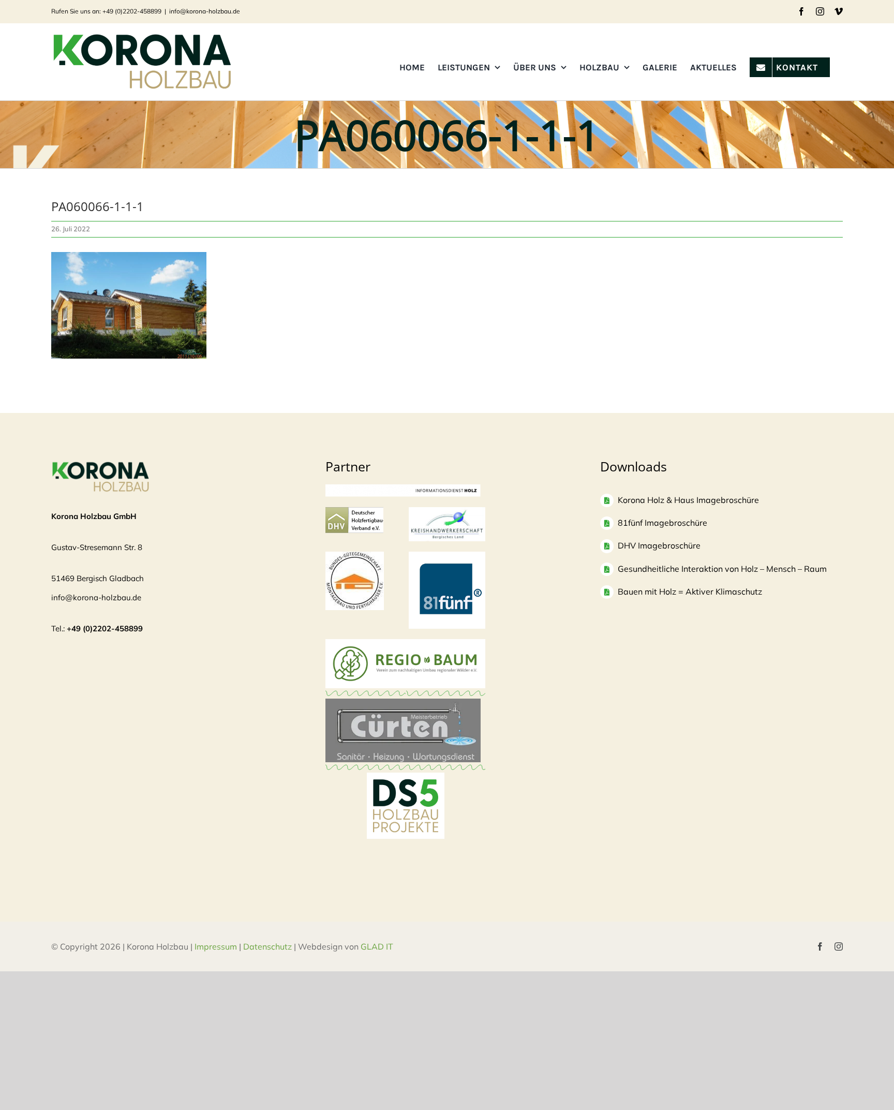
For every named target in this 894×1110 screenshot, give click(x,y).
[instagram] (839, 946)
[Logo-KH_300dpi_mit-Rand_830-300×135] (447, 512)
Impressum (216, 946)
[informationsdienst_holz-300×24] (403, 489)
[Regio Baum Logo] (405, 644)
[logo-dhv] (354, 512)
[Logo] (354, 556)
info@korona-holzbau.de (204, 11)
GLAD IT (378, 946)
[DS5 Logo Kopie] (405, 783)
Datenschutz (267, 946)
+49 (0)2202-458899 (105, 628)
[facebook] (820, 946)
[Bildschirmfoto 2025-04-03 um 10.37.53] (403, 703)
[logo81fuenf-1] (447, 556)
